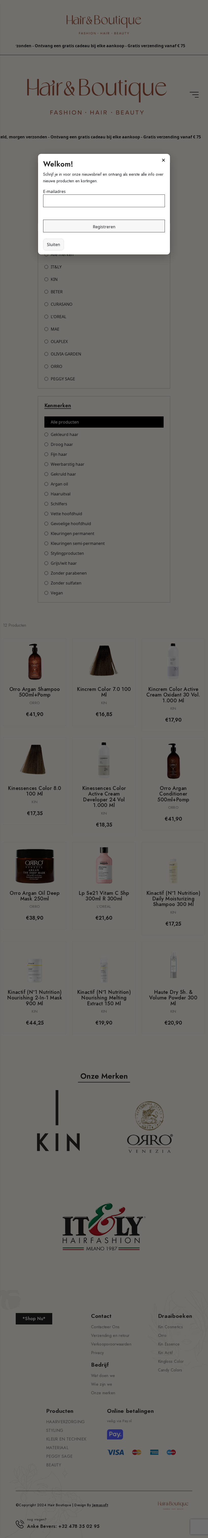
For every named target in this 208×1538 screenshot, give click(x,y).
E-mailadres (54, 191)
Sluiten (53, 244)
